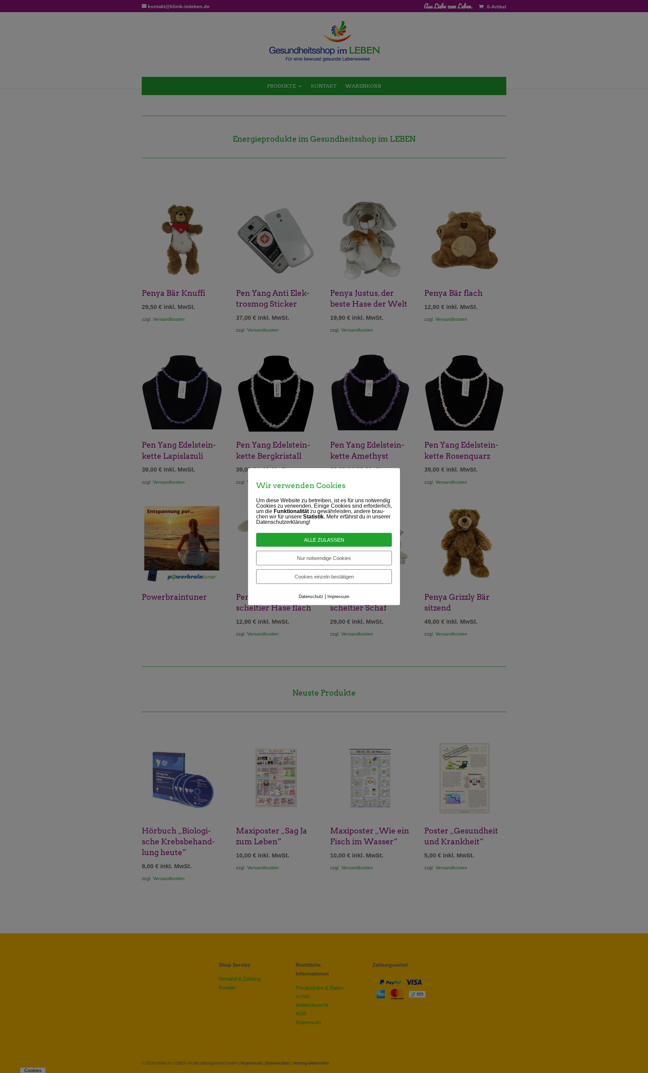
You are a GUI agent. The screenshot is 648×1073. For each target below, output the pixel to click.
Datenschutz (311, 596)
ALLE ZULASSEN (324, 540)
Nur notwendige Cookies (324, 558)
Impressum (338, 596)
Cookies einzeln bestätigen (324, 577)
